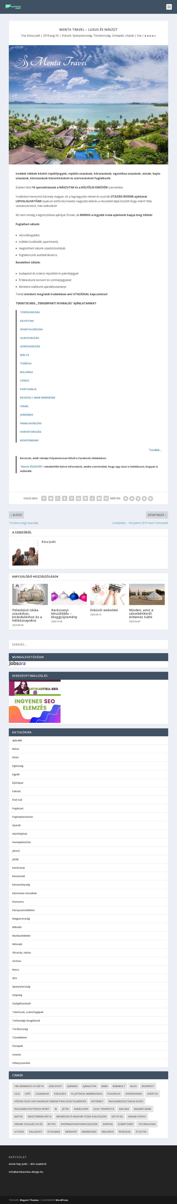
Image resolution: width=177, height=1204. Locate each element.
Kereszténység (21, 884)
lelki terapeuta (103, 1108)
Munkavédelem (21, 935)
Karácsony (18, 867)
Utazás (129, 35)
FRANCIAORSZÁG (31, 423)
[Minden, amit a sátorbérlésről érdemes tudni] (147, 594)
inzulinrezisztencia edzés (126, 1101)
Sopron (108, 1124)
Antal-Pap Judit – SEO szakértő (28, 1164)
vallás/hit (35, 1131)
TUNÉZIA (25, 363)
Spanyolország (82, 35)
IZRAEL (24, 406)
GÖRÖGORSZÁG (30, 346)
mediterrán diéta (39, 1116)
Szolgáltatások (21, 1003)
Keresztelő (18, 876)
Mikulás (17, 927)
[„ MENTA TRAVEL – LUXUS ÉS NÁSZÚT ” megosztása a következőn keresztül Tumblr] (64, 498)
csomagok (42, 1093)
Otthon (16, 961)
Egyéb (16, 774)
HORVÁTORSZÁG (30, 431)
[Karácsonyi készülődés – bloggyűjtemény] (69, 594)
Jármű (16, 850)
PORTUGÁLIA (28, 389)
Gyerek (16, 825)
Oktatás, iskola (21, 952)
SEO (14, 978)
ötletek (141, 1131)
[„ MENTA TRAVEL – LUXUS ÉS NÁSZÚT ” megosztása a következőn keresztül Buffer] (85, 498)
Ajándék (17, 740)
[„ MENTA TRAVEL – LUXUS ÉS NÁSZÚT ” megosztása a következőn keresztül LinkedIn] (78, 498)
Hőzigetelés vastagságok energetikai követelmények (50, 1101)
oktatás (117, 1116)
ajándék (72, 1086)
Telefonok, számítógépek (27, 1012)
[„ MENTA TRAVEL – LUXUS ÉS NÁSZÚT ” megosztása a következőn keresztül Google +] (57, 498)
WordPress (61, 1200)
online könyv (137, 1116)
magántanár (142, 1108)
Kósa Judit (33, 35)
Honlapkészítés (21, 842)
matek (18, 1116)
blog (133, 1086)
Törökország (101, 35)
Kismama (18, 901)
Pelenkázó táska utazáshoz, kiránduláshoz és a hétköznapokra (27, 615)
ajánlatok (89, 1086)
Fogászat (18, 808)
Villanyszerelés (21, 1063)
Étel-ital (17, 799)
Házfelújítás (19, 833)
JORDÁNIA (26, 414)
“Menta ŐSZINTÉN (31, 466)
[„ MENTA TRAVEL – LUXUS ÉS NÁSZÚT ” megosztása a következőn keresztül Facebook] (43, 498)
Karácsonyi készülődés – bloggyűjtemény (64, 613)
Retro (15, 969)
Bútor (15, 748)
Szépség (17, 995)
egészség (60, 1093)
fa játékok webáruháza (86, 1093)
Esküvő (66, 35)
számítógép (125, 1124)
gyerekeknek (133, 1093)
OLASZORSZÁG (29, 338)
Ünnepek (118, 35)
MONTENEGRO (29, 440)
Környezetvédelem (23, 910)
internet (97, 1101)
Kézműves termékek (24, 893)
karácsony (81, 1108)
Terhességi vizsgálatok (26, 1020)
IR (56, 1108)
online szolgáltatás (28, 1124)
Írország (125, 1131)
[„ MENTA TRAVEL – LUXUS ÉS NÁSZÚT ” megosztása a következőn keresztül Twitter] (50, 498)
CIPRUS (24, 380)
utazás (19, 1131)
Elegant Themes (29, 1200)
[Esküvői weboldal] (108, 594)
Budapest (148, 1086)
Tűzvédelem (19, 1037)
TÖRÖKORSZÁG (30, 312)
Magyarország (21, 918)
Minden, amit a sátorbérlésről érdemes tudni (141, 613)
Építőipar (18, 782)
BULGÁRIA (26, 372)
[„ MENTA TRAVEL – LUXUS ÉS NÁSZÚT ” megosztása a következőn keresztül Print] (106, 498)
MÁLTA (24, 355)
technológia (147, 1124)
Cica (17, 1093)
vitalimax (53, 1131)
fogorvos (113, 1093)
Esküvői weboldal (104, 610)
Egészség (17, 766)
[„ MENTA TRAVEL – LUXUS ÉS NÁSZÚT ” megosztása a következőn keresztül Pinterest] (71, 498)
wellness (108, 1131)
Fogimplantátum (22, 816)
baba (104, 1086)
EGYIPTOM (27, 320)
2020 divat (55, 1086)
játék (65, 1108)
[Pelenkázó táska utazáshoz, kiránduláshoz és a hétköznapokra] (30, 594)
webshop (71, 1131)
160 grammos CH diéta (29, 1086)
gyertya (152, 1093)
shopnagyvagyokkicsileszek (79, 1124)
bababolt (119, 1086)
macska (124, 1108)
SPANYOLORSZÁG (31, 329)
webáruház (89, 1131)
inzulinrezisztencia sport (32, 1108)
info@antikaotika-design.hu (26, 1171)
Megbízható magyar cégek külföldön (81, 1116)
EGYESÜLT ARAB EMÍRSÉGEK (37, 397)
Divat (15, 757)
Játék (15, 859)
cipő (27, 1093)
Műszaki (17, 944)
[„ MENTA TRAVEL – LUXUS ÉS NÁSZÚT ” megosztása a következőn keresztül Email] (99, 498)
